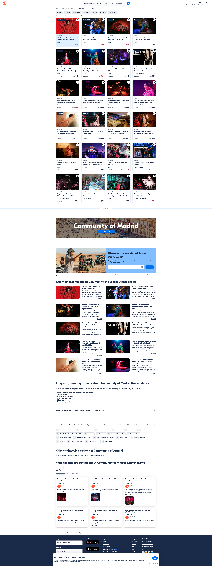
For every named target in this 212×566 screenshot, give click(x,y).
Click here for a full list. (98, 455)
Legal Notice (106, 544)
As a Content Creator (147, 544)
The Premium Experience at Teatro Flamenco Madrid (70, 480)
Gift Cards (134, 552)
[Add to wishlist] (77, 19)
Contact (105, 541)
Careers (134, 544)
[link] (68, 32)
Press (133, 549)
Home (57, 533)
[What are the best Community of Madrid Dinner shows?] (154, 410)
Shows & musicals (62, 394)
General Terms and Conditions (110, 552)
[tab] (70, 425)
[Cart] (193, 2)
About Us (134, 541)
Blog (133, 546)
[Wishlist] (187, 2)
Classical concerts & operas (65, 396)
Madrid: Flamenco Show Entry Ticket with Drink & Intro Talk (105, 480)
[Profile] (206, 2)
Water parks (60, 400)
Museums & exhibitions (64, 398)
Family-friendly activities (64, 402)
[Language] (200, 2)
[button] (68, 32)
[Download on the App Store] (92, 549)
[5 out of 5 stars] (72, 483)
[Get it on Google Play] (92, 542)
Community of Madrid (73, 533)
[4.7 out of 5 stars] (61, 474)
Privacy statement (60, 275)
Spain (63, 533)
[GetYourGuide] (5, 3)
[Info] (81, 15)
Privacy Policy (106, 546)
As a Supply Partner (147, 541)
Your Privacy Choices (108, 549)
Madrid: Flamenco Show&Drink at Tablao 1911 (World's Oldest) (138, 511)
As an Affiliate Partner (147, 546)
